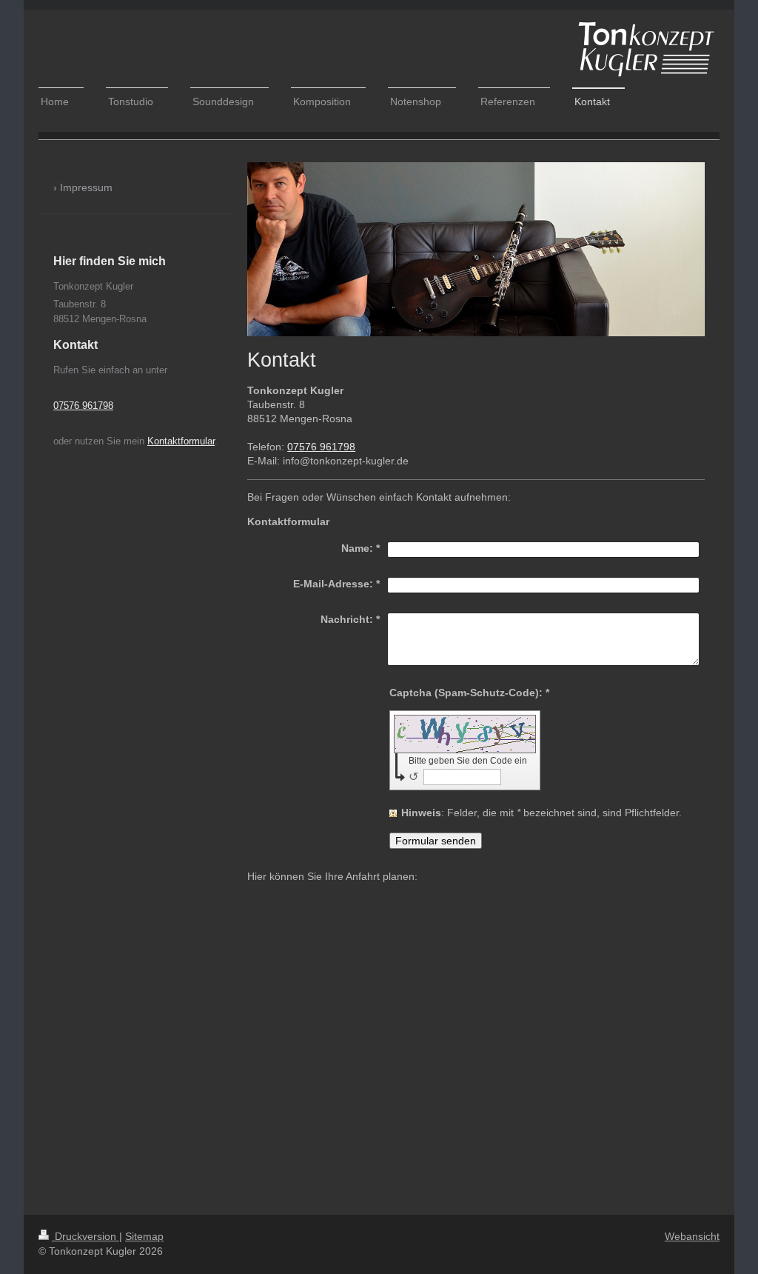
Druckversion (85, 1236)
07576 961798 (321, 447)
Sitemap (144, 1236)
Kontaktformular (181, 441)
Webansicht (692, 1236)
